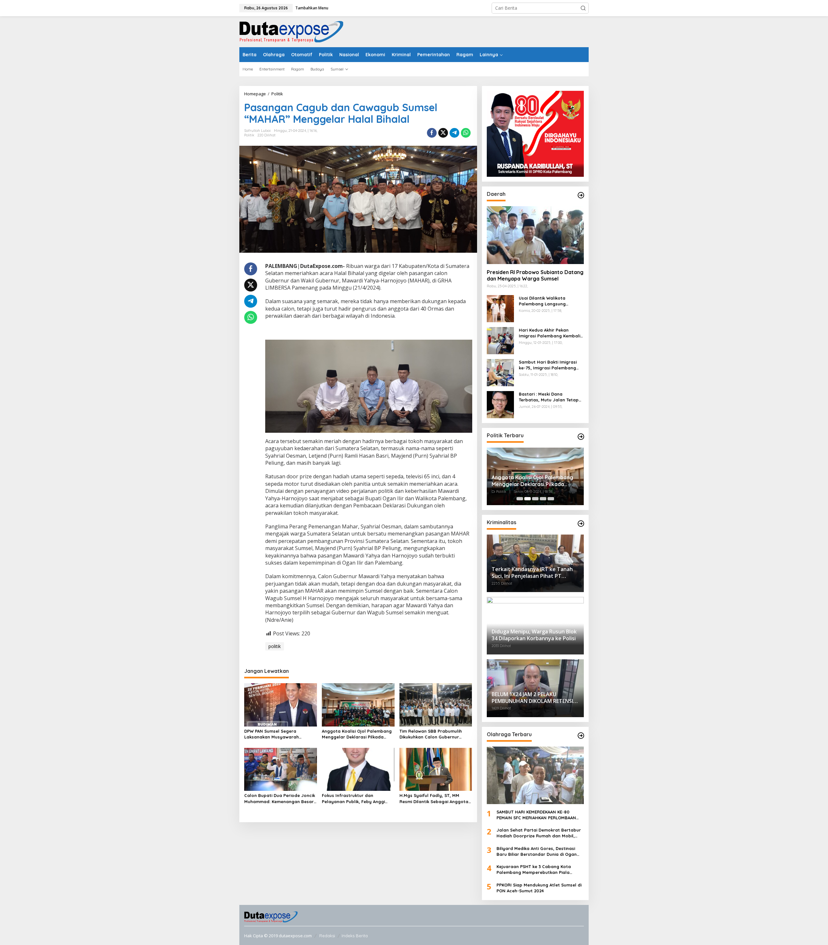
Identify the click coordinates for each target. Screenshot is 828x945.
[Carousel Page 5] (551, 498)
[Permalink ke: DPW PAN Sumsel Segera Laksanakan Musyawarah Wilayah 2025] (280, 704)
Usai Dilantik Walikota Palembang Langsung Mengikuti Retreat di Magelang (542, 301)
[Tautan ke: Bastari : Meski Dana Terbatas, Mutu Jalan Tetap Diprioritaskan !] (500, 404)
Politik (249, 135)
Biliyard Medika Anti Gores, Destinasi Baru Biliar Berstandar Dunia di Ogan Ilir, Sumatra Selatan (536, 851)
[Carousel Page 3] (535, 498)
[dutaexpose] (291, 31)
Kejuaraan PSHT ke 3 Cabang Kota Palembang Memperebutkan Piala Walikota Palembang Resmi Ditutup (534, 869)
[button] (583, 8)
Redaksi (327, 935)
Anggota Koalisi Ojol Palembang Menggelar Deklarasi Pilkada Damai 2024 (357, 734)
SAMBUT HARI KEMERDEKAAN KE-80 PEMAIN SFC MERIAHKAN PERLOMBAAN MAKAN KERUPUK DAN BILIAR (536, 815)
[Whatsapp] (466, 133)
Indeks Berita (355, 935)
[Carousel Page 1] (520, 498)
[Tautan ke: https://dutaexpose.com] (581, 195)
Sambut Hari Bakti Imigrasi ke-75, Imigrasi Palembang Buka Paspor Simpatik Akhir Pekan (548, 365)
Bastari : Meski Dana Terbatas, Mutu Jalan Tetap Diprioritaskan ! (549, 397)
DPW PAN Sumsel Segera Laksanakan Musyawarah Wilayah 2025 (271, 734)
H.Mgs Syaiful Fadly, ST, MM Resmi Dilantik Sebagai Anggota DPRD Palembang (433, 798)
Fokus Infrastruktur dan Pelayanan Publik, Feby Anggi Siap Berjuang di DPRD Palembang (353, 798)
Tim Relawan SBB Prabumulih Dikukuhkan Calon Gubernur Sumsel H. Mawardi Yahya (430, 734)
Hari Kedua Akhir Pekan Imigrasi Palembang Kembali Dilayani (549, 333)
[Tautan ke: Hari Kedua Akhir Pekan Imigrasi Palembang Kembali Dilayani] (500, 340)
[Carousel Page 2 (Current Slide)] (527, 498)
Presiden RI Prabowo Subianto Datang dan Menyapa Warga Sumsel (535, 275)
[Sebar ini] (432, 133)
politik (274, 646)
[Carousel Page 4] (543, 498)
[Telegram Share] (454, 133)
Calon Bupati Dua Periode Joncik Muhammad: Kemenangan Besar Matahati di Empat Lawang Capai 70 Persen (280, 798)
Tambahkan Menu (311, 8)
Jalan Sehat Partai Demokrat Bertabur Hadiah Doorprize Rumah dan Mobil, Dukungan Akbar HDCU (538, 833)
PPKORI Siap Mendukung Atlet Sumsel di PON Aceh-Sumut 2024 (539, 887)
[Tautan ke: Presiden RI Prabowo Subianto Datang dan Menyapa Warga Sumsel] (535, 235)
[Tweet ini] (443, 133)
